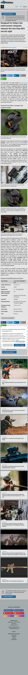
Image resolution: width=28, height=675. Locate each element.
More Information (20, 341)
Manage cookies (7, 345)
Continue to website (19, 345)
